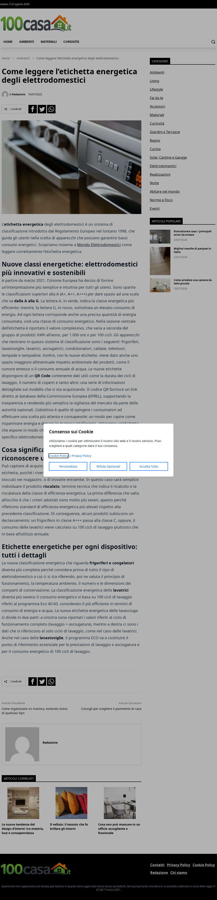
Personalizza (68, 466)
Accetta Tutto (149, 466)
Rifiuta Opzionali (108, 466)
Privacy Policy (81, 456)
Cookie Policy (58, 456)
